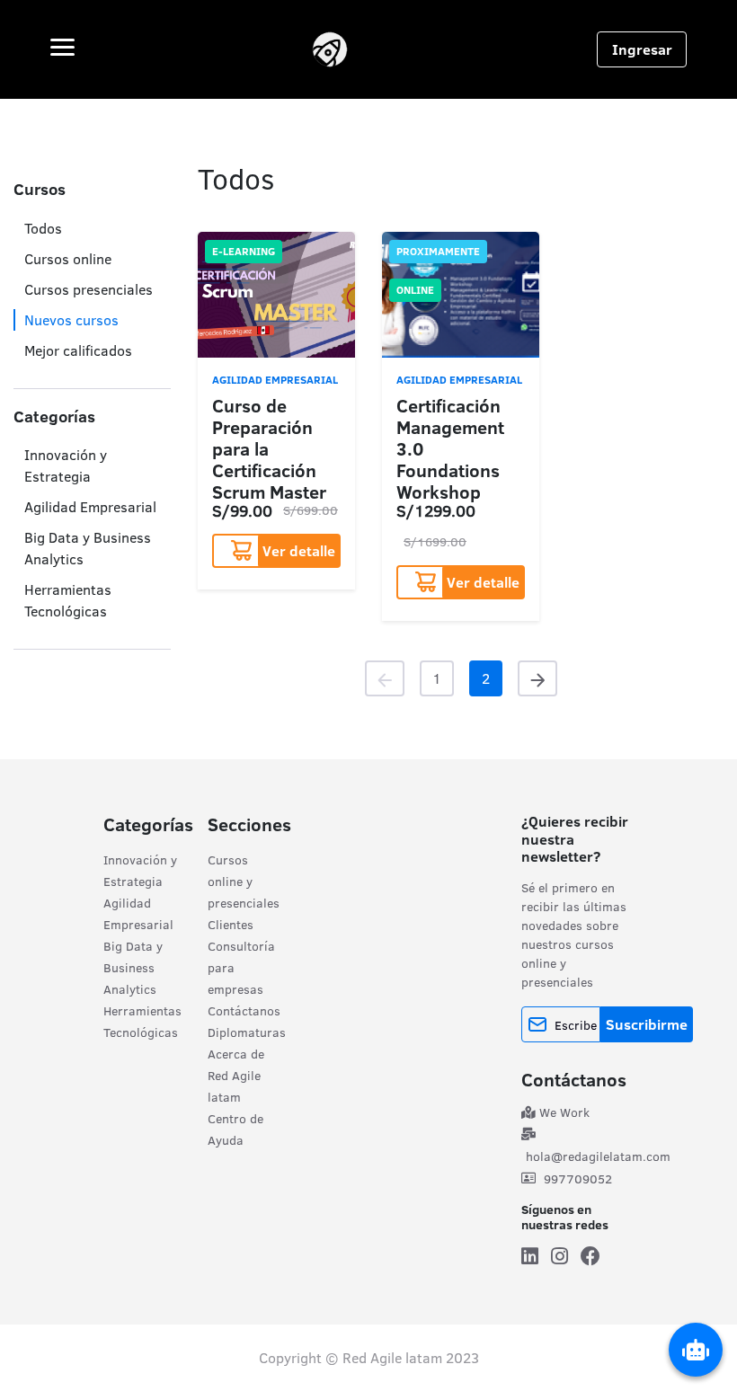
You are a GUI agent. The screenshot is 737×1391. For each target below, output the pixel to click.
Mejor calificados (78, 350)
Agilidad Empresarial (90, 507)
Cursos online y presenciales (244, 881)
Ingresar (642, 49)
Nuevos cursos (71, 320)
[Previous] (384, 678)
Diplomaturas (247, 1032)
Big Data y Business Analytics (133, 967)
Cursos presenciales (88, 289)
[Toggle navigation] (62, 49)
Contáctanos (244, 1011)
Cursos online (67, 259)
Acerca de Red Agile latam (236, 1075)
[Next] (537, 678)
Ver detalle (298, 551)
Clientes (230, 925)
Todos (43, 228)
